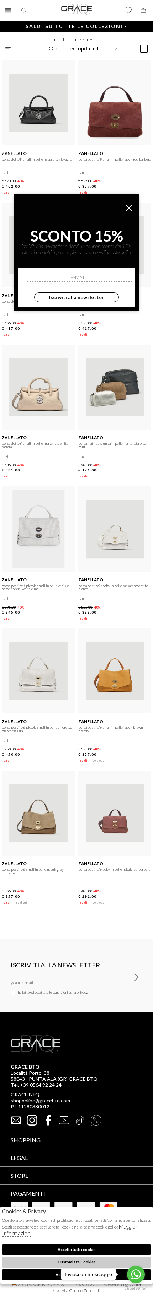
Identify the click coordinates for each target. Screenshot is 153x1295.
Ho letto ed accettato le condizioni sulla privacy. (53, 992)
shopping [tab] (26, 1140)
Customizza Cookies (77, 1261)
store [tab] (19, 1175)
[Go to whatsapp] (136, 1274)
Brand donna (65, 39)
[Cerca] (24, 10)
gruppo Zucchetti (84, 1290)
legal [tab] (19, 1157)
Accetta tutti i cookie (76, 1249)
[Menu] (8, 10)
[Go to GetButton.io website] (136, 1288)
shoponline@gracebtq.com (40, 1100)
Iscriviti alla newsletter (76, 297)
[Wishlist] (128, 10)
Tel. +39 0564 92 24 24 (36, 1085)
